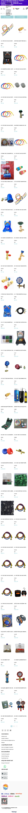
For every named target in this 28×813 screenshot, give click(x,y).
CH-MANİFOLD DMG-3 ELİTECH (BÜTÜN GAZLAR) (7, 69)
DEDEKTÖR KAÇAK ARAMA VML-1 (20, 631)
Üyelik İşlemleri (4, 758)
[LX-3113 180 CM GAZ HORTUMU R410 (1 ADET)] (7, 114)
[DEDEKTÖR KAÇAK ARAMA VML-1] (20, 620)
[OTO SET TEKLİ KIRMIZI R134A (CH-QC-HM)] (20, 367)
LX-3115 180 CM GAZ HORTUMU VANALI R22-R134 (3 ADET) (20, 575)
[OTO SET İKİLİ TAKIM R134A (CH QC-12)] (20, 170)
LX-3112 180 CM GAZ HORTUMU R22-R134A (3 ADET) (7, 575)
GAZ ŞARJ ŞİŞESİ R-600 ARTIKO (7, 688)
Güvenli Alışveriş (5, 756)
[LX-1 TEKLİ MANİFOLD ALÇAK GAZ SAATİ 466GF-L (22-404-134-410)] (20, 283)
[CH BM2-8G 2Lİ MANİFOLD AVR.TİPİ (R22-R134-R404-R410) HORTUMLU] (7, 142)
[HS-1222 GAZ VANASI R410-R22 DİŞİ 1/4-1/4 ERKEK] (20, 255)
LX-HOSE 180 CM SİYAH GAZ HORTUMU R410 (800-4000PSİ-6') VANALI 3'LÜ (20, 322)
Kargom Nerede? (5, 763)
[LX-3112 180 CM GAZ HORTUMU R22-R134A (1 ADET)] (7, 86)
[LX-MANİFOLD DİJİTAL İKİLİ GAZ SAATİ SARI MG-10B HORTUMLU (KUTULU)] (20, 339)
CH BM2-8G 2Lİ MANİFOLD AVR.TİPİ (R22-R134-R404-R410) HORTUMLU (7, 153)
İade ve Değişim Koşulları (7, 747)
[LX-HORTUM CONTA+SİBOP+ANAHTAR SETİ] (7, 480)
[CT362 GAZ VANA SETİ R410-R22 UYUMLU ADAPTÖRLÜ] (7, 283)
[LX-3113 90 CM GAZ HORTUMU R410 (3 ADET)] (20, 508)
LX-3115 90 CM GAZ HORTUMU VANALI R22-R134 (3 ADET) (7, 603)
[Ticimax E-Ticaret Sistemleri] (14, 812)
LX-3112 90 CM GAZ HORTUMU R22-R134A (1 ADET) (20, 69)
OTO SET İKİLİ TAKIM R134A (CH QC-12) (20, 181)
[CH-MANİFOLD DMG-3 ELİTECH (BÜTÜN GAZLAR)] (7, 58)
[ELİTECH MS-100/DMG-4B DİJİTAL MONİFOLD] (20, 592)
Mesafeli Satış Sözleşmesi (7, 749)
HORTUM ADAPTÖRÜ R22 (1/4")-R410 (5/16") (20, 41)
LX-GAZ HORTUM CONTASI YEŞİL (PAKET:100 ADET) (20, 491)
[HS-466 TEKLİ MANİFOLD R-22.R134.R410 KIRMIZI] (20, 677)
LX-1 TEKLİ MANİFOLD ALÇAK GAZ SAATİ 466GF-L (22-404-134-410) (20, 294)
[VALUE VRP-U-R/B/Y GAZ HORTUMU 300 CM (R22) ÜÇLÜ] (7, 620)
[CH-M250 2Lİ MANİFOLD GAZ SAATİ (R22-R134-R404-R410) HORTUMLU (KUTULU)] (7, 226)
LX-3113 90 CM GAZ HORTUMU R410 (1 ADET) (20, 153)
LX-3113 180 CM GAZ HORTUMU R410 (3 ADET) (7, 547)
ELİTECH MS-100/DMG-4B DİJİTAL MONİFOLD (20, 603)
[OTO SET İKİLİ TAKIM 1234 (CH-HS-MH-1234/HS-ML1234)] (7, 170)
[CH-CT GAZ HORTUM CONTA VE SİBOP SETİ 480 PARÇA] (7, 339)
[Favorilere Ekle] (7, 34)
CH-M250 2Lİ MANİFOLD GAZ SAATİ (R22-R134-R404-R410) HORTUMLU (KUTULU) (7, 238)
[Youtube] (10, 730)
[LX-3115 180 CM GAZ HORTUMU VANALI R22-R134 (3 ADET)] (20, 564)
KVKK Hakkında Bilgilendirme (8, 740)
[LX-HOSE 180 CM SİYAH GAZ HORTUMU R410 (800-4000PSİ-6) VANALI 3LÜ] (20, 311)
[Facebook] (2, 730)
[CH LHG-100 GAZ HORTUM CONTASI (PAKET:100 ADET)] (20, 86)
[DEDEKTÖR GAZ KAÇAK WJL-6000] (20, 395)
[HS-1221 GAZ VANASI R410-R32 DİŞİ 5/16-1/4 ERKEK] (7, 255)
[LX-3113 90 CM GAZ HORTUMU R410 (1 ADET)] (20, 142)
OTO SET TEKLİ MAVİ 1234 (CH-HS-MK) (7, 209)
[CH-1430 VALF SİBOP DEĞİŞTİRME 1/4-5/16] (20, 452)
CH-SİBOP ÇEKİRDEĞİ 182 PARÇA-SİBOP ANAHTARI (20, 660)
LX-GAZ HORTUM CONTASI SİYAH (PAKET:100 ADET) (7, 519)
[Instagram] (8, 730)
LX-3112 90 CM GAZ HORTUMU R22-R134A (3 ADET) (20, 547)
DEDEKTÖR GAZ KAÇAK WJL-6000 (20, 406)
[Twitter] (5, 730)
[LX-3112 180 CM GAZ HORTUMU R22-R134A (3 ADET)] (7, 564)
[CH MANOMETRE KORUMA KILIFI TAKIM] (7, 452)
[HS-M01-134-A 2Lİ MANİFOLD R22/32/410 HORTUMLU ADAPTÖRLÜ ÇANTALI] (7, 423)
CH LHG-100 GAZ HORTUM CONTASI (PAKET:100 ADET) (20, 97)
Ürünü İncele (10, 34)
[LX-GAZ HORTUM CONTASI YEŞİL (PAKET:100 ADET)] (20, 480)
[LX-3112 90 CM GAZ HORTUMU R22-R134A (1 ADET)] (20, 58)
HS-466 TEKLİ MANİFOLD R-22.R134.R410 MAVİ (7, 716)
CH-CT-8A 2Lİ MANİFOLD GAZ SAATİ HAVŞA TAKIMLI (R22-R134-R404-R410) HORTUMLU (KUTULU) (7, 322)
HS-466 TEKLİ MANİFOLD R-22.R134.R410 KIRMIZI (20, 688)
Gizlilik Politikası (4, 738)
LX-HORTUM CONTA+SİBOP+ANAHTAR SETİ (7, 491)
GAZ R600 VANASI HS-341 (20, 125)
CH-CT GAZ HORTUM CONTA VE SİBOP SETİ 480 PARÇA (7, 350)
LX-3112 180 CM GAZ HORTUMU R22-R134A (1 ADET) (7, 97)
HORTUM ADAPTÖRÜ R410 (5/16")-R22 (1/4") (7, 406)
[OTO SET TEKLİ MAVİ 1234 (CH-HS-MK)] (7, 198)
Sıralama (8, 17)
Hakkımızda (4, 736)
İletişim (3, 742)
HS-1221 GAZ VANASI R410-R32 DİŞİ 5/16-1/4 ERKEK (7, 266)
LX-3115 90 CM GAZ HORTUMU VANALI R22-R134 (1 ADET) (7, 41)
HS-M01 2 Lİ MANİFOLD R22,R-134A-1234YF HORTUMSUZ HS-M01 (20, 716)
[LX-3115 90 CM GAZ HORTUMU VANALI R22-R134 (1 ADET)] (7, 30)
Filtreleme (21, 17)
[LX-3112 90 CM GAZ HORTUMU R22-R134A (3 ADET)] (20, 536)
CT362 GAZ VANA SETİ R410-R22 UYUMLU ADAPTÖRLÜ (7, 294)
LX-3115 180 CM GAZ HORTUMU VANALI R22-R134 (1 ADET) (20, 209)
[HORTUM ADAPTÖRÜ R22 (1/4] (20, 30)
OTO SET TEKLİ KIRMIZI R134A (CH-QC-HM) (20, 378)
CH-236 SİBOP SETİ (5, 660)
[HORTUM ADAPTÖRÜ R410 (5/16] (7, 395)
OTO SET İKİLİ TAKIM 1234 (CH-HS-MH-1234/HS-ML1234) (7, 181)
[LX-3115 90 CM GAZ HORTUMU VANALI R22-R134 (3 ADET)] (7, 592)
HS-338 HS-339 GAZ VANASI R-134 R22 (20, 238)
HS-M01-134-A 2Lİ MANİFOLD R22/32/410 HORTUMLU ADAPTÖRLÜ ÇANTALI (7, 434)
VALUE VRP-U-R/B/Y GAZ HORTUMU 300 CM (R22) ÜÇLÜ (7, 631)
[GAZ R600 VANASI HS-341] (20, 114)
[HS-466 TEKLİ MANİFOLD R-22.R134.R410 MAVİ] (7, 705)
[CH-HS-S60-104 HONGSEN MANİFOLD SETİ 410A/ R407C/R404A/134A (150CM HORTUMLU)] (20, 423)
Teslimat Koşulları (5, 754)
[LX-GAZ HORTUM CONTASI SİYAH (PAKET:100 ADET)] (7, 508)
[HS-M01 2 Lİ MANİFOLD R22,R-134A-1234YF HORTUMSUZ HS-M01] (20, 705)
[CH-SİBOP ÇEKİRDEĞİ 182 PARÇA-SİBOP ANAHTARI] (20, 648)
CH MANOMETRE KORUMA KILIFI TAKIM (7, 463)
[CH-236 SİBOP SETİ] (7, 648)
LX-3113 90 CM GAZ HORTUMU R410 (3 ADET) (20, 519)
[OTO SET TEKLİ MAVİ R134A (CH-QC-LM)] (7, 367)
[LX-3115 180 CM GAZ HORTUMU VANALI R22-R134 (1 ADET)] (20, 198)
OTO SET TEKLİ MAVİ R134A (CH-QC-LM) (7, 378)
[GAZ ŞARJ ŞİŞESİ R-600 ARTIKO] (7, 677)
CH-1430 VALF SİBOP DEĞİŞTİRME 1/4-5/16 (20, 463)
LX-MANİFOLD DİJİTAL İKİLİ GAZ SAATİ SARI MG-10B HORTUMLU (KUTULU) (20, 350)
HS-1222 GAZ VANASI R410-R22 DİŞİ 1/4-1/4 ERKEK (20, 266)
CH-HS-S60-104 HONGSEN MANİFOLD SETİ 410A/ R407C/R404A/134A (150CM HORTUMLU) (20, 434)
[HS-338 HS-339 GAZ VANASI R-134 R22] (20, 226)
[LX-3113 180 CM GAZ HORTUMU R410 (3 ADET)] (7, 536)
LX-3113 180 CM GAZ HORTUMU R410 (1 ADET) (7, 125)
